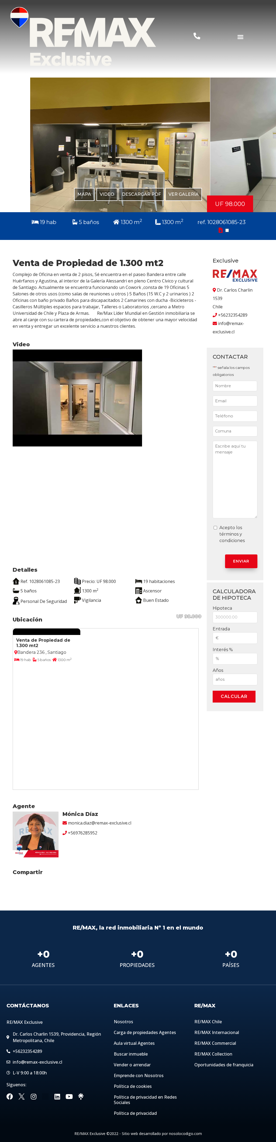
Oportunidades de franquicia (223, 1065)
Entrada (221, 629)
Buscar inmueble (131, 1054)
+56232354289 (232, 315)
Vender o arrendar (132, 1065)
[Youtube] (69, 1097)
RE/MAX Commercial (215, 1043)
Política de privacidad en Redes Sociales (145, 1100)
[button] (240, 37)
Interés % (223, 649)
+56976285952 (82, 833)
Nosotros (123, 1022)
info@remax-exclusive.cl (228, 327)
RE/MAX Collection (213, 1054)
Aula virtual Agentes (134, 1043)
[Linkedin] (57, 1097)
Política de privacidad (135, 1113)
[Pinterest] (45, 1097)
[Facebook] (9, 1097)
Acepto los (232, 534)
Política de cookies (133, 1086)
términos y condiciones (232, 537)
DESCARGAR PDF (141, 194)
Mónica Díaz (80, 814)
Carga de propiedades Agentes (145, 1033)
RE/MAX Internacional (216, 1033)
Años (218, 670)
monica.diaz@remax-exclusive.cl (99, 823)
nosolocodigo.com (185, 1133)
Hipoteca (222, 608)
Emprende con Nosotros (139, 1076)
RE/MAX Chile (208, 1022)
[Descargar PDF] (221, 230)
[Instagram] (33, 1097)
